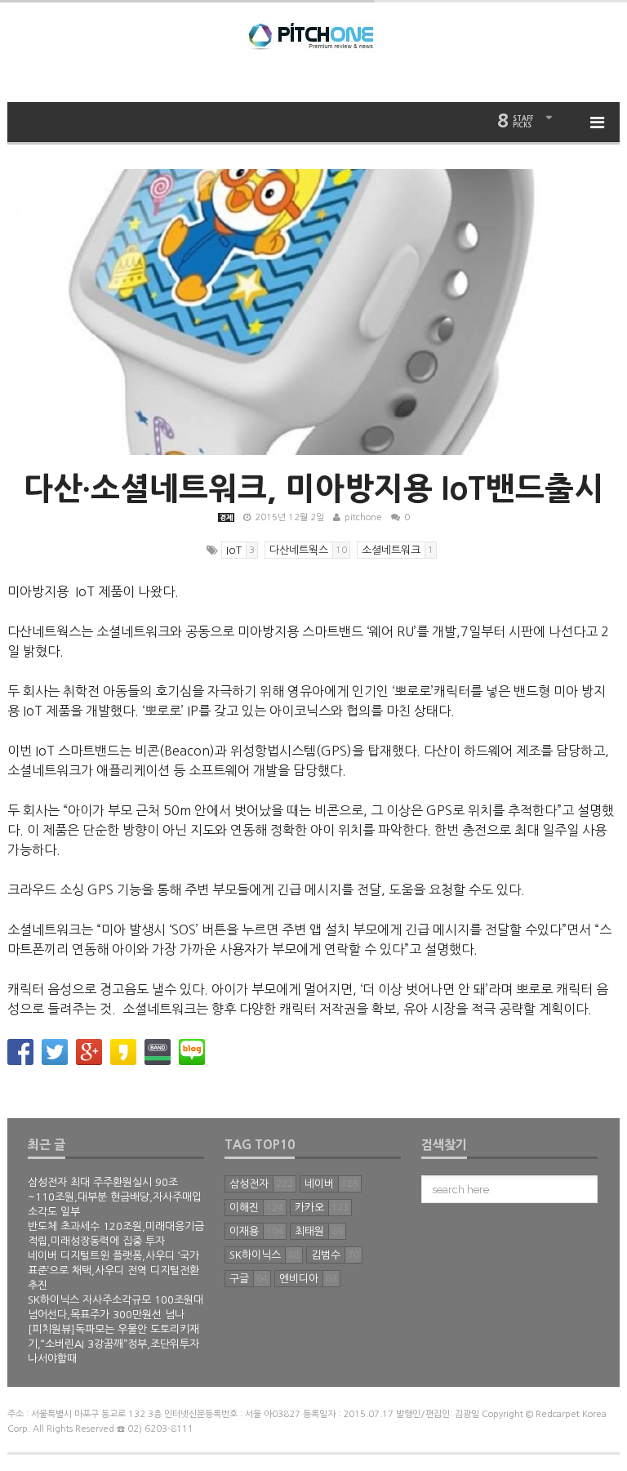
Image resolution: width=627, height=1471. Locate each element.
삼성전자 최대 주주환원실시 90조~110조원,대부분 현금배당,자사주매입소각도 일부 (115, 1197)
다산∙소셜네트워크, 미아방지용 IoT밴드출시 (313, 488)
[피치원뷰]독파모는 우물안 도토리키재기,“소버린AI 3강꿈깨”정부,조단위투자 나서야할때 (113, 1344)
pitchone (363, 517)
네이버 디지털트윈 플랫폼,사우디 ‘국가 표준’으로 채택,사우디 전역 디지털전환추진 (113, 1270)
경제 (226, 517)
